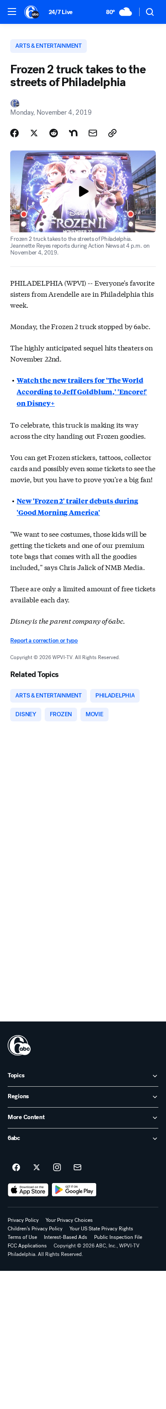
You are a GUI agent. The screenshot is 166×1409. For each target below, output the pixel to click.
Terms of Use (22, 1237)
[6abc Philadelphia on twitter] (36, 1167)
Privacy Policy (23, 1220)
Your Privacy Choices (69, 1220)
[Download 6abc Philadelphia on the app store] (28, 1190)
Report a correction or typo (43, 641)
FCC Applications (27, 1245)
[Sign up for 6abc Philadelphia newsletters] (77, 1167)
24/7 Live (61, 12)
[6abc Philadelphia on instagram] (57, 1167)
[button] (12, 11)
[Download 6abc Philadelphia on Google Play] (74, 1190)
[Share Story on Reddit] (53, 133)
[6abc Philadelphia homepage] (32, 12)
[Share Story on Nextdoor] (73, 133)
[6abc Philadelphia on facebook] (16, 1167)
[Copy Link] (112, 133)
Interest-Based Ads (65, 1237)
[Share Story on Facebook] (14, 133)
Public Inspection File (118, 1237)
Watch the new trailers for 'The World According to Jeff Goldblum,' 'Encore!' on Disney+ (82, 391)
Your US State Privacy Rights (101, 1228)
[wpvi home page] (19, 1045)
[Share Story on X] (34, 133)
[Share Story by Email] (93, 133)
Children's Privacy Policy (35, 1228)
